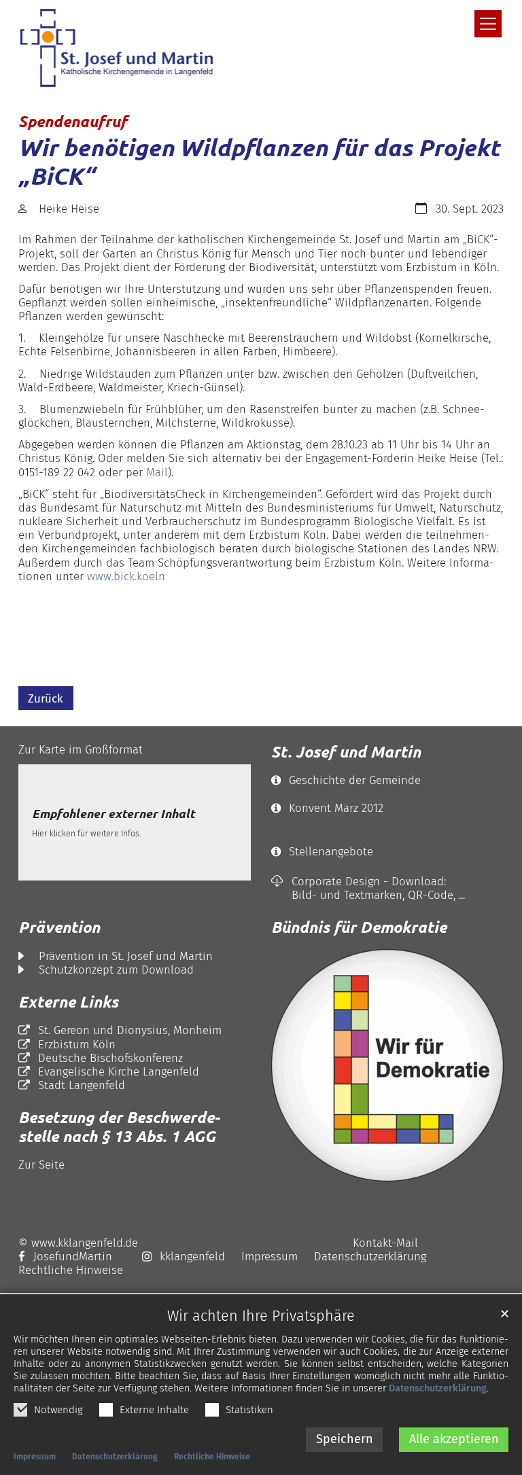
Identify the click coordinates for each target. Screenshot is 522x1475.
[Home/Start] (120, 48)
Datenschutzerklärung (438, 1388)
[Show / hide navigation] (488, 23)
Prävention (59, 927)
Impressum (35, 1456)
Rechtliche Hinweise (212, 1456)
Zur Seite (41, 1164)
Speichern (344, 1439)
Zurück (45, 698)
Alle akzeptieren (454, 1439)
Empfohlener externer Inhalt (113, 813)
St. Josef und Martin (346, 752)
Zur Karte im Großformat (80, 749)
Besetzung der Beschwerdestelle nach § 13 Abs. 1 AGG (119, 1126)
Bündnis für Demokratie (359, 927)
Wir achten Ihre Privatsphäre (261, 1316)
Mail (157, 472)
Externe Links (68, 1002)
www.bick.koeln (126, 576)
